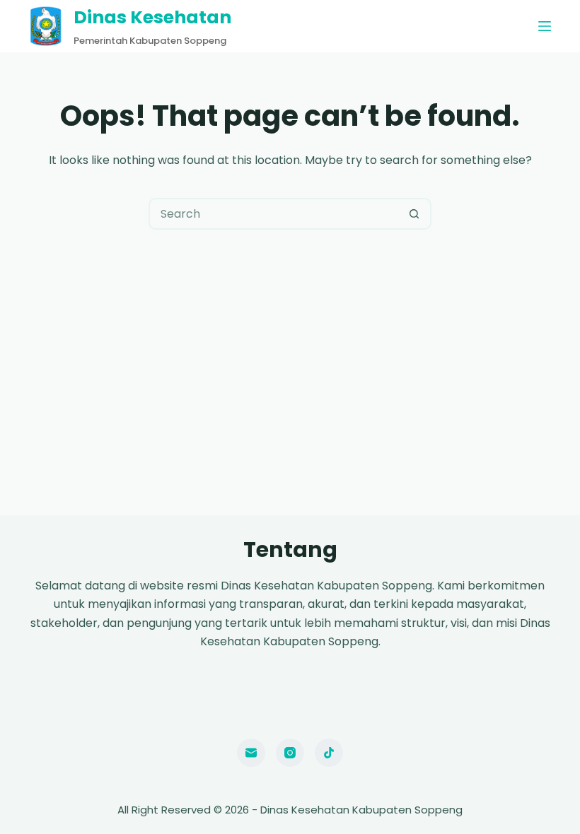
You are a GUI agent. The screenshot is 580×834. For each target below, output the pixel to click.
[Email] (251, 753)
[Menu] (544, 26)
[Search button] (414, 214)
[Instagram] (290, 753)
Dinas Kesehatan (152, 17)
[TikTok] (329, 753)
